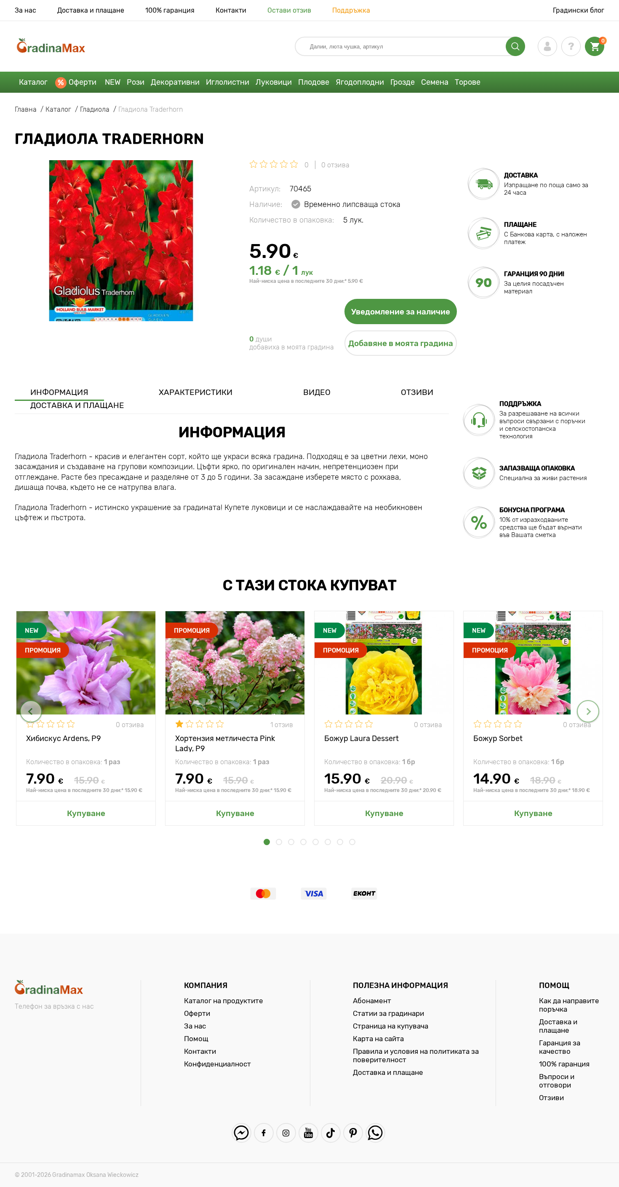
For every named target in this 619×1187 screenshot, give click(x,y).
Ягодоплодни (360, 82)
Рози (135, 82)
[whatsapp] (375, 1133)
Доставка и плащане (90, 10)
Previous (31, 711)
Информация (59, 392)
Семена (434, 82)
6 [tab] (328, 842)
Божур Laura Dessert (361, 738)
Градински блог (578, 10)
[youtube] (308, 1133)
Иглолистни (227, 82)
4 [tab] (303, 842)
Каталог (33, 82)
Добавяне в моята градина (400, 343)
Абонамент (372, 1000)
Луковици (274, 82)
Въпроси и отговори (556, 1080)
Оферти (82, 82)
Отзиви (417, 392)
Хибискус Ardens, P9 (63, 738)
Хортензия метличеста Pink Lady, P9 (225, 743)
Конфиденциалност (217, 1064)
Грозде (402, 82)
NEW (112, 82)
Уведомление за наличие (400, 312)
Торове (467, 82)
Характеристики (195, 392)
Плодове (313, 82)
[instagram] (286, 1133)
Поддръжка (351, 10)
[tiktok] (331, 1133)
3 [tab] (291, 842)
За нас (25, 10)
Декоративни (175, 82)
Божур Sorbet (498, 738)
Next (588, 711)
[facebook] (264, 1133)
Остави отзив (289, 10)
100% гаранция (170, 10)
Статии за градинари (388, 1013)
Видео (317, 392)
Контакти (231, 10)
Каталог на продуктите (223, 1000)
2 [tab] (279, 842)
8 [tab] (352, 842)
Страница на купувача (390, 1026)
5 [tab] (315, 842)
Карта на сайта (378, 1038)
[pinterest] (353, 1133)
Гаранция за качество (559, 1047)
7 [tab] (340, 842)
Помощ (196, 1038)
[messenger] (241, 1133)
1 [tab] (267, 842)
